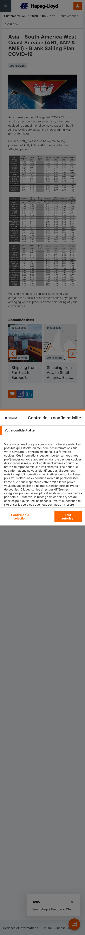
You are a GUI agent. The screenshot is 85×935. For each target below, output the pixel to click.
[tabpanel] (43, 481)
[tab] (42, 430)
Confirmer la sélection (20, 516)
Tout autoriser (67, 516)
